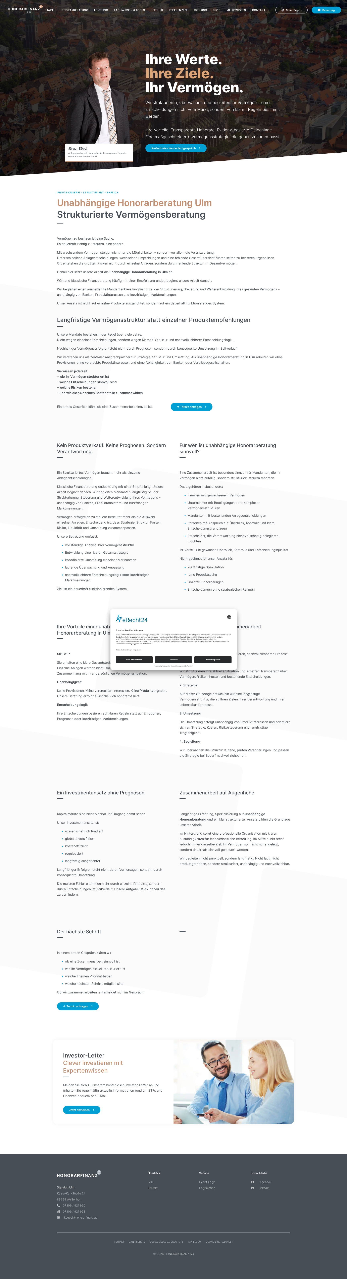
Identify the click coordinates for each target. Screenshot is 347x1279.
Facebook (264, 1182)
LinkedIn (263, 1188)
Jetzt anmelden (79, 1110)
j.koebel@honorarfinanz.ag (79, 1217)
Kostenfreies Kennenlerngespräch (173, 148)
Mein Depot (293, 10)
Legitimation (207, 1188)
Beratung (328, 10)
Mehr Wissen (236, 10)
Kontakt (258, 10)
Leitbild (157, 10)
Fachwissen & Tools (129, 10)
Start (49, 10)
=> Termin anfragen (189, 406)
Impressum (194, 1241)
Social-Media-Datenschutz (166, 1241)
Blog (216, 10)
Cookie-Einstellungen (219, 1241)
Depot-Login (207, 1182)
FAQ (150, 1182)
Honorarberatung (73, 10)
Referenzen (178, 10)
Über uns (200, 10)
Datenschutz (137, 1241)
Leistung (101, 10)
